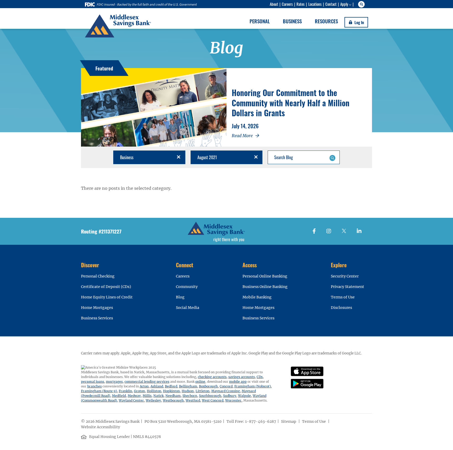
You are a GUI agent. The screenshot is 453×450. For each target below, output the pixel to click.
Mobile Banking (257, 297)
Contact (331, 4)
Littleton (202, 391)
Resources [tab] (326, 21)
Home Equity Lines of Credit (107, 297)
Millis (147, 396)
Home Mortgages (97, 307)
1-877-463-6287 (260, 421)
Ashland (156, 386)
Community (187, 286)
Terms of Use (343, 297)
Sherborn (189, 396)
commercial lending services (147, 382)
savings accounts (241, 377)
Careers (287, 4)
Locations (315, 4)
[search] (362, 4)
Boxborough (208, 386)
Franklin (125, 391)
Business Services (97, 318)
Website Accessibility (101, 427)
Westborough (173, 400)
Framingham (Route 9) (99, 391)
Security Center (345, 276)
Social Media (187, 307)
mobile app (238, 382)
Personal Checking (98, 276)
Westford (193, 400)
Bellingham (188, 386)
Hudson (188, 391)
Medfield (119, 396)
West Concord (212, 400)
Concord (226, 386)
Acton (144, 386)
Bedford (171, 386)
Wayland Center (131, 400)
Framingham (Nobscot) (252, 386)
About (274, 4)
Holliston (154, 391)
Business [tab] (292, 21)
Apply (344, 4)
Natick (158, 396)
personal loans (92, 382)
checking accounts (212, 377)
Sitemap (289, 421)
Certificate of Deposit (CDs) (106, 286)
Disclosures (341, 307)
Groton (139, 391)
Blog (180, 297)
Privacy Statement (347, 286)
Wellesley (153, 400)
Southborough (210, 396)
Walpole (244, 396)
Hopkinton (171, 391)
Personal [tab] (260, 21)
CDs (260, 377)
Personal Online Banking (264, 276)
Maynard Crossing (225, 391)
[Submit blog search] (332, 157)
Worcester (233, 400)
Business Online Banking (265, 286)
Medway (134, 396)
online (200, 382)
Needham (173, 396)
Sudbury (229, 396)
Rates (300, 4)
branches (94, 386)
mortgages (114, 382)
